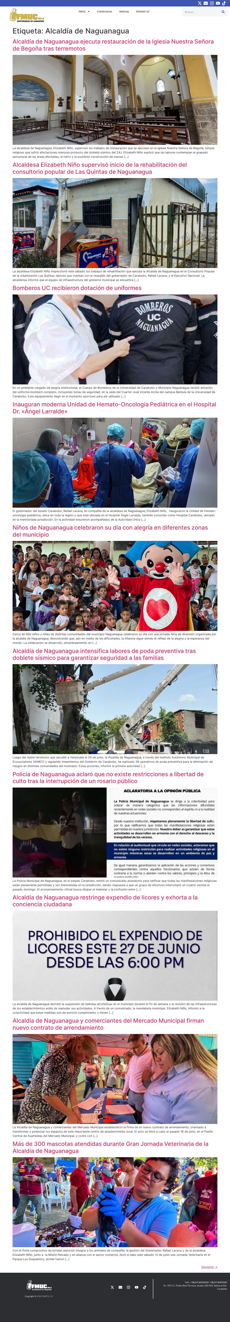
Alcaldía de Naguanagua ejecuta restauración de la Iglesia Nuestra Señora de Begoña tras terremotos (113, 45)
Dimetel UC (143, 11)
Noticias (124, 11)
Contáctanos (104, 11)
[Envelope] (206, 3)
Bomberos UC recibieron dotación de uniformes (77, 287)
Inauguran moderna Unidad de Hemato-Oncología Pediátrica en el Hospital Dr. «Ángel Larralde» (114, 408)
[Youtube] (218, 3)
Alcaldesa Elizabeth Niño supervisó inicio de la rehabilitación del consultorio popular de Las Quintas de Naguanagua (100, 168)
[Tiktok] (224, 3)
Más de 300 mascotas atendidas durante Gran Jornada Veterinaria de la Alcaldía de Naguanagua (110, 1147)
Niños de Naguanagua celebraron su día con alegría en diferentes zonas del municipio (110, 531)
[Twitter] (200, 3)
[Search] (223, 11)
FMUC (82, 11)
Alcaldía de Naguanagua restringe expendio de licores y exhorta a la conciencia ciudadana (105, 901)
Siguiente (209, 1267)
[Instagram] (212, 3)
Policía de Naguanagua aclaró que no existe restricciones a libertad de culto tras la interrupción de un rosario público (108, 777)
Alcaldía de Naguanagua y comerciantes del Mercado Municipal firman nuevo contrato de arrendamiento (108, 1024)
